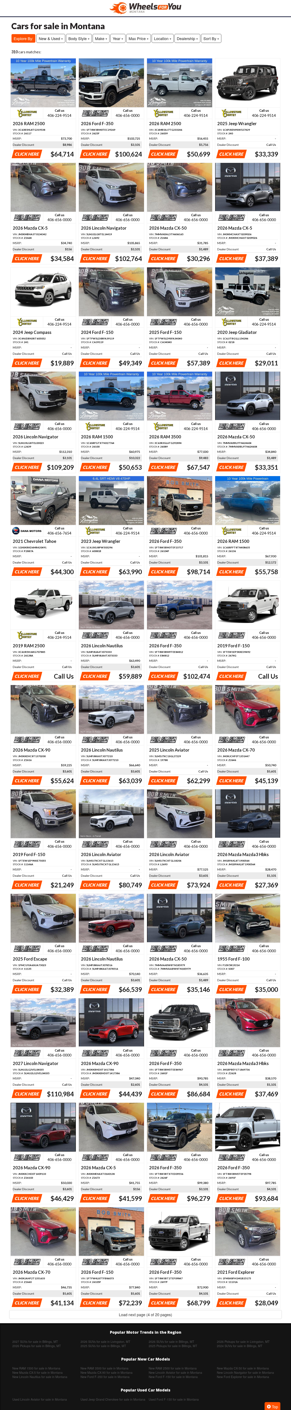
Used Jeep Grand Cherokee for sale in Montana (113, 1399)
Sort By (210, 38)
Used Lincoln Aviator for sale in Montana (39, 1399)
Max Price (138, 38)
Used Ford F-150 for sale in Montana (174, 1399)
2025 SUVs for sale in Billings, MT (103, 1346)
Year (117, 38)
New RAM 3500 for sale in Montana (104, 1368)
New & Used (50, 38)
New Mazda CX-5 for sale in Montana (37, 1372)
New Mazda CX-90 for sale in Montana (107, 1372)
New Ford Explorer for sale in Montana (243, 1377)
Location (162, 38)
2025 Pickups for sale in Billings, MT (173, 1346)
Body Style (78, 38)
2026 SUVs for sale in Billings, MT (171, 1341)
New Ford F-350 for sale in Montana (105, 1377)
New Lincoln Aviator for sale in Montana (175, 1372)
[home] (145, 8)
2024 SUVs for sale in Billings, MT (239, 1346)
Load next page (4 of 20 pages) (145, 1314)
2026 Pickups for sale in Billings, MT (36, 1346)
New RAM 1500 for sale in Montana (36, 1368)
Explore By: (23, 38)
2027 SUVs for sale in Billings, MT (35, 1341)
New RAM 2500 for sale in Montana (173, 1368)
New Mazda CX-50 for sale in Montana (243, 1368)
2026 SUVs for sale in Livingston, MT (105, 1341)
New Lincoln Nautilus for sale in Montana (39, 1377)
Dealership (186, 38)
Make (100, 38)
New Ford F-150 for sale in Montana (173, 1377)
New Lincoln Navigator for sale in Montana (245, 1372)
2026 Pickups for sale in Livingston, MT (243, 1341)
